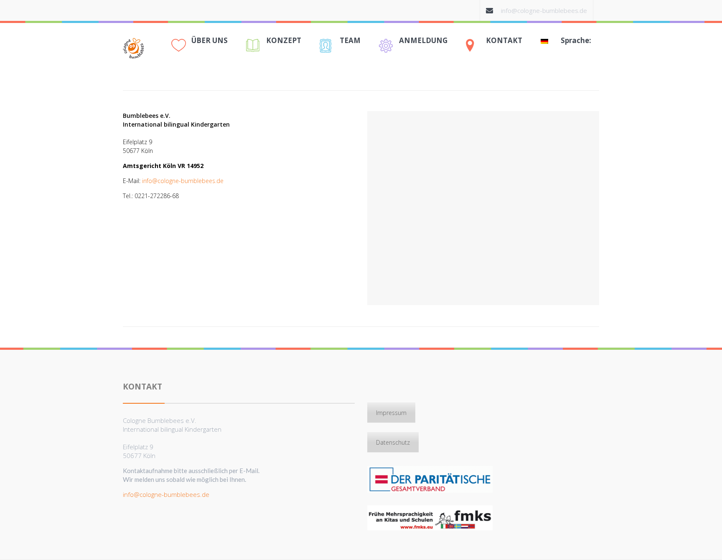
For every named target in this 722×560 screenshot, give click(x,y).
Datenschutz (393, 442)
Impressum (391, 413)
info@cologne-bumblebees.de (544, 10)
